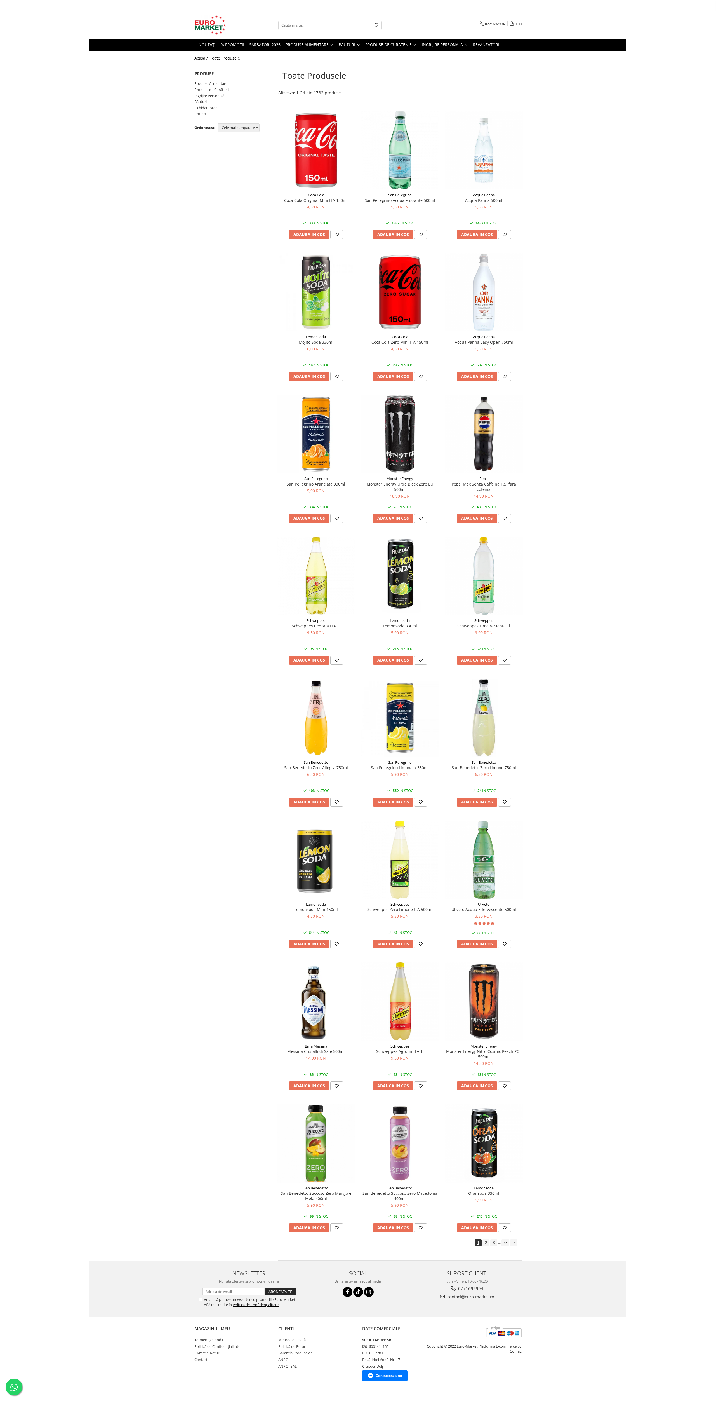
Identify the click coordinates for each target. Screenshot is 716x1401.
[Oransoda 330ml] (484, 1143)
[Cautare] (377, 25)
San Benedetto (316, 762)
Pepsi (483, 478)
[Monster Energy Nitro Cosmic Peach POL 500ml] (484, 1001)
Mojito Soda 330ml (316, 342)
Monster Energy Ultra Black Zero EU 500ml (400, 486)
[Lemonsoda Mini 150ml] (316, 860)
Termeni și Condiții (209, 1339)
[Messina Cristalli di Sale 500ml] (316, 1001)
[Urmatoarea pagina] (513, 1242)
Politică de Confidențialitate (217, 1346)
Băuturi (200, 101)
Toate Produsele (225, 58)
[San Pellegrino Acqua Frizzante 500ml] (400, 150)
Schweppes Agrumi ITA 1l (400, 1051)
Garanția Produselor (295, 1352)
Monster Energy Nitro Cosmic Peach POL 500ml (484, 1054)
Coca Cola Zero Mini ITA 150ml (399, 342)
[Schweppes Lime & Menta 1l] (484, 576)
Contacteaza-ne (389, 1376)
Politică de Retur (291, 1346)
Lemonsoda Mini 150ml (316, 909)
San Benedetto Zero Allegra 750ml (316, 767)
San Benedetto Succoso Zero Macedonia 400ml (399, 1196)
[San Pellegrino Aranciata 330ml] (316, 434)
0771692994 (470, 1288)
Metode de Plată (292, 1339)
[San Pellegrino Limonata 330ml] (400, 718)
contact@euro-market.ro (470, 1296)
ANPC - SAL (287, 1366)
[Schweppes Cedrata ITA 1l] (316, 576)
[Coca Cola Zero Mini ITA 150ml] (400, 292)
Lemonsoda (316, 336)
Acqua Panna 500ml (483, 200)
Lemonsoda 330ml (400, 626)
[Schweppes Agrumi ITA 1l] (400, 1001)
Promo (200, 113)
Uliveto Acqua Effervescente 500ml (483, 909)
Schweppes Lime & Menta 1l (483, 626)
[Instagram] (369, 1292)
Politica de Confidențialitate (256, 1304)
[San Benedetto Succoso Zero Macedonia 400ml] (400, 1143)
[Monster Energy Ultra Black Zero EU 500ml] (400, 434)
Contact (201, 1359)
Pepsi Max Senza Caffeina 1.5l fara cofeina (484, 486)
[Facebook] (347, 1292)
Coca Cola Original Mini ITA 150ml (316, 200)
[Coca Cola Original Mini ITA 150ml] (316, 150)
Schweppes (316, 620)
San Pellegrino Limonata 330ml (400, 767)
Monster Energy (400, 478)
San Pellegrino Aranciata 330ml (316, 484)
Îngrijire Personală (209, 95)
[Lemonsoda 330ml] (400, 576)
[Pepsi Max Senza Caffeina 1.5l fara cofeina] (484, 434)
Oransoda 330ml (483, 1193)
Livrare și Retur (206, 1352)
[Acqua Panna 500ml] (484, 150)
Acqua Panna (484, 194)
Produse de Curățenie (212, 89)
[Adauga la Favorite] (336, 234)
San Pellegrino (400, 194)
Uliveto (484, 904)
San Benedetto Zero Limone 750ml (484, 767)
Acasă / (201, 58)
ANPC (283, 1359)
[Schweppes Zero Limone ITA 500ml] (400, 860)
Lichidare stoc (205, 107)
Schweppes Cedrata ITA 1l (316, 626)
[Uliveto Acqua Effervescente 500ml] (484, 860)
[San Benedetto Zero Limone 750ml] (484, 718)
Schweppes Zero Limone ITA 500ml (399, 909)
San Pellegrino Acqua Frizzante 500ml (400, 200)
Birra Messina (316, 1046)
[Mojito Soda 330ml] (316, 292)
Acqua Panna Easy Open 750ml (484, 342)
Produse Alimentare (210, 83)
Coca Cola (316, 194)
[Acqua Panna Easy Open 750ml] (484, 292)
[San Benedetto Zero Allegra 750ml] (316, 718)
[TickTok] (358, 1292)
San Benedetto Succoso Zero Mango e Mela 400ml (316, 1196)
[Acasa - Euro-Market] (222, 25)
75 (505, 1242)
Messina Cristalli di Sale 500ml (316, 1051)
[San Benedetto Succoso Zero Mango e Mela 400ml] (316, 1143)
